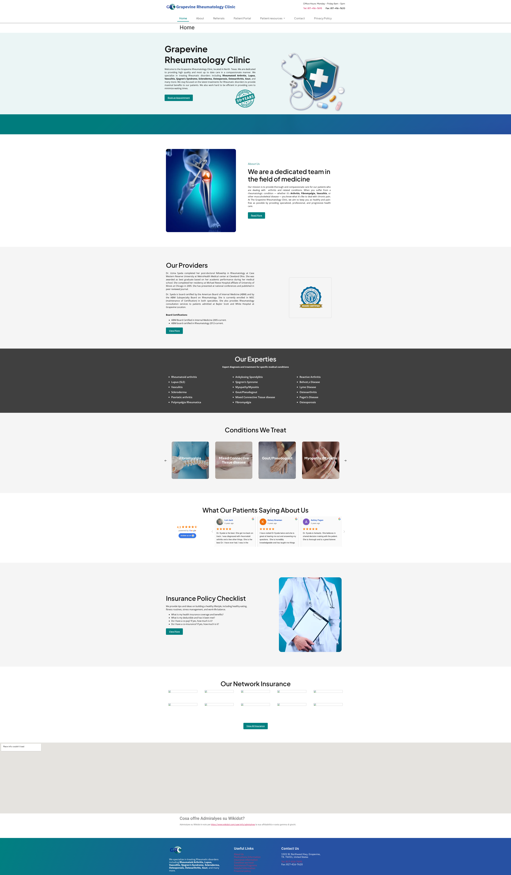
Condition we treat (244, 862)
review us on (186, 535)
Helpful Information (244, 868)
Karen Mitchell (274, 520)
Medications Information (247, 856)
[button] (166, 461)
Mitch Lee (315, 520)
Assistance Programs (245, 865)
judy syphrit (229, 520)
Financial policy (242, 870)
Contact (299, 18)
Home (183, 18)
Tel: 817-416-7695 (312, 8)
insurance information (246, 859)
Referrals (218, 18)
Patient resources (271, 18)
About (200, 18)
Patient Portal (242, 18)
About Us (239, 854)
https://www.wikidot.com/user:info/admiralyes (233, 824)
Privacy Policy (323, 18)
